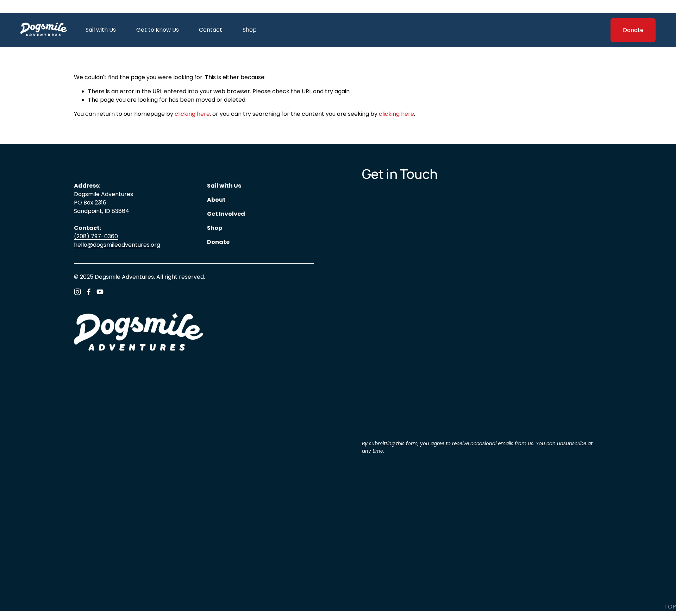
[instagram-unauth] (77, 291)
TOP (670, 607)
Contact (210, 30)
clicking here (192, 114)
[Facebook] (88, 291)
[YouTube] (100, 291)
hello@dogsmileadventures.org (117, 245)
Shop (250, 30)
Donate (633, 30)
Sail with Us (101, 30)
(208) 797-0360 (96, 236)
